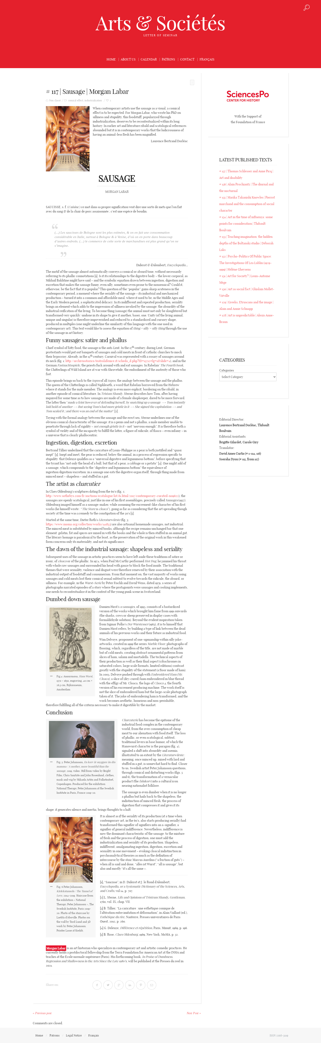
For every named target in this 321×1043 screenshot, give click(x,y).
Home (111, 59)
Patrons (168, 59)
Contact (187, 59)
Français (207, 59)
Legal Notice (74, 1035)
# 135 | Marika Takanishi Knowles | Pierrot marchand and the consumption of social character (247, 203)
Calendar (149, 59)
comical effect (75, 100)
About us (128, 59)
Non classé (55, 100)
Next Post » (194, 1013)
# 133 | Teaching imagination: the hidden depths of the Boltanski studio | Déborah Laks (246, 243)
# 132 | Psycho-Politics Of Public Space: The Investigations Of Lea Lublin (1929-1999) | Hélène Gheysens (245, 262)
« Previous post (42, 1013)
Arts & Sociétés (160, 23)
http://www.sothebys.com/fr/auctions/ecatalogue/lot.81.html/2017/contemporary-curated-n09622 (112, 496)
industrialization (93, 100)
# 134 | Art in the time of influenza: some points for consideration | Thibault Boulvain (246, 223)
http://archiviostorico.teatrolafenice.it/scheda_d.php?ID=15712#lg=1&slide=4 (118, 361)
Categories (226, 370)
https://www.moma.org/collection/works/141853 (78, 524)
